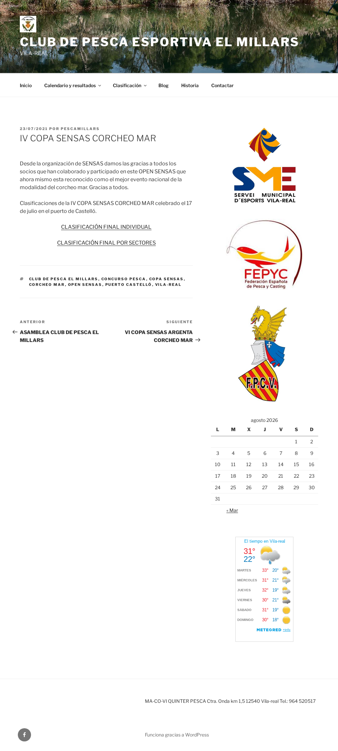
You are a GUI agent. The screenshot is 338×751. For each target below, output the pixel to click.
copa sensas (166, 279)
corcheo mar (47, 284)
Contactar (222, 85)
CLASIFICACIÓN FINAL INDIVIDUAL (106, 227)
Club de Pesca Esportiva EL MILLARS (159, 42)
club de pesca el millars (63, 279)
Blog (163, 85)
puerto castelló (128, 284)
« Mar (232, 510)
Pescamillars (80, 128)
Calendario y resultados (70, 85)
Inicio (26, 85)
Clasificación (127, 85)
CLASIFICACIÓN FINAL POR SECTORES (106, 243)
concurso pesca (123, 279)
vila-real (168, 284)
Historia (190, 85)
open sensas (85, 284)
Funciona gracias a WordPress (177, 734)
